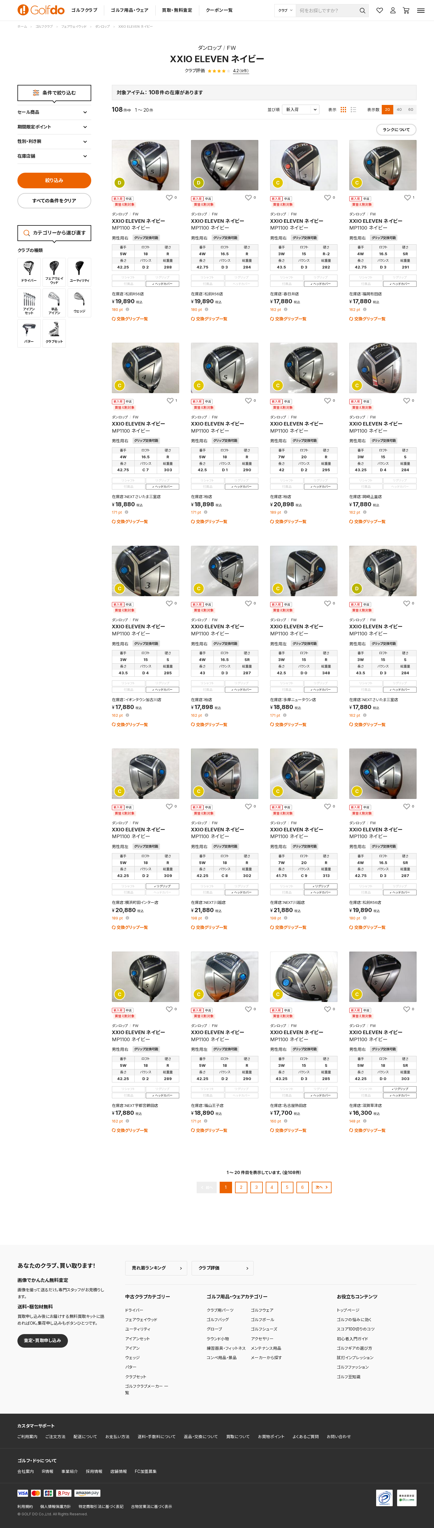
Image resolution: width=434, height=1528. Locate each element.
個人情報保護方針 (55, 1506)
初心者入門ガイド (352, 1338)
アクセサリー (262, 1338)
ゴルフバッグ (218, 1319)
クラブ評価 (208, 1268)
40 (399, 109)
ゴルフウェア (262, 1310)
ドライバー (134, 1310)
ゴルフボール (262, 1319)
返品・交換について (201, 1436)
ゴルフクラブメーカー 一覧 (146, 1389)
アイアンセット (137, 1338)
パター (131, 1367)
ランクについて (396, 129)
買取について (238, 1436)
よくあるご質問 (306, 1436)
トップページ (348, 1310)
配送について (85, 1436)
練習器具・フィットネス (226, 1348)
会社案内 (25, 1471)
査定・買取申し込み (42, 1340)
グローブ (214, 1329)
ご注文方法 (55, 1436)
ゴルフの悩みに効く (354, 1319)
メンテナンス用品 (266, 1348)
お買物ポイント (271, 1436)
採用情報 (94, 1471)
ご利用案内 (27, 1436)
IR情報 (47, 1471)
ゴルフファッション (353, 1367)
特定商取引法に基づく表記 (101, 1506)
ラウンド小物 (218, 1338)
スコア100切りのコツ (356, 1329)
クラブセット (135, 1376)
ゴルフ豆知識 (348, 1376)
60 (410, 109)
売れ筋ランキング (149, 1268)
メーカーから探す (266, 1357)
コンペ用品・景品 (222, 1357)
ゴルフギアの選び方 (354, 1348)
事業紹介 (69, 1471)
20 (387, 109)
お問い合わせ (339, 1436)
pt (118, 310)
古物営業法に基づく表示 (151, 1506)
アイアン (132, 1348)
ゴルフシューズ (264, 1329)
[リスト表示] (353, 109)
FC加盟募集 (146, 1471)
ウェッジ (132, 1357)
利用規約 (25, 1506)
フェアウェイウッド (141, 1319)
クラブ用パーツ (220, 1310)
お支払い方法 (117, 1436)
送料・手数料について (157, 1436)
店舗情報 (118, 1471)
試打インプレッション (355, 1357)
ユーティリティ (138, 1329)
